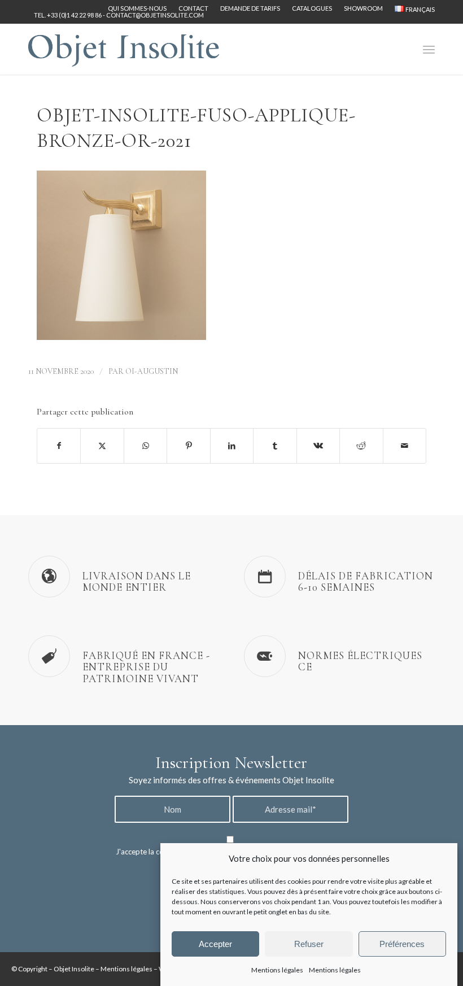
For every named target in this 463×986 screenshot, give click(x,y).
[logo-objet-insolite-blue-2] (123, 49)
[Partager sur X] (102, 446)
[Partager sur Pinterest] (188, 446)
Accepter (215, 944)
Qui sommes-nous (137, 8)
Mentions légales (277, 970)
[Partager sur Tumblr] (275, 446)
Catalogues (312, 8)
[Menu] (429, 49)
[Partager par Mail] (404, 446)
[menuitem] (137, 8)
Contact (193, 8)
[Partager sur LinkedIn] (232, 446)
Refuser (309, 944)
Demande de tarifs (250, 8)
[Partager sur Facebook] (58, 446)
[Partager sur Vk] (318, 446)
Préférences (402, 944)
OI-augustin (151, 371)
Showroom (363, 8)
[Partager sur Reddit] (361, 446)
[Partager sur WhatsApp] (145, 446)
